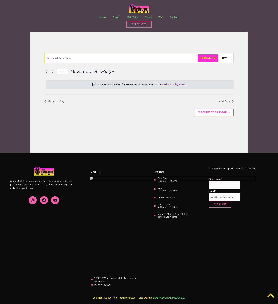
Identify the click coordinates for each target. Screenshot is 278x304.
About (148, 17)
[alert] (140, 84)
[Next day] (53, 72)
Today (62, 71)
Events (117, 17)
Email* (212, 191)
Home (102, 17)
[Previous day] (46, 72)
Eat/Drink (132, 17)
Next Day (224, 101)
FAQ (160, 17)
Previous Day (56, 101)
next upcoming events (174, 84)
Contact (174, 17)
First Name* (215, 179)
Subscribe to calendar (212, 112)
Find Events (208, 58)
